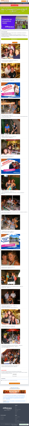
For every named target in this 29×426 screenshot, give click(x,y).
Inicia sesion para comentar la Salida (14, 383)
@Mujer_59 (15, 60)
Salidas (4, 7)
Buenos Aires (7, 7)
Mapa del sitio (16, 410)
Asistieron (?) (14, 39)
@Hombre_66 (8, 117)
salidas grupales (14, 387)
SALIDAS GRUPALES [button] (19, 3)
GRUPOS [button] (13, 3)
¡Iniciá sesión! (15, 374)
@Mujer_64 (10, 61)
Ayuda (15, 408)
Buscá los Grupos (17, 420)
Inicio (1, 7)
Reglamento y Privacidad (18, 409)
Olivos (11, 7)
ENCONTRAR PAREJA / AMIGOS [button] (5, 3)
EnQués (16, 419)
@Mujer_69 (20, 345)
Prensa (16, 413)
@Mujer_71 (11, 115)
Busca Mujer (2, 419)
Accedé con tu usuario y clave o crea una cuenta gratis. (14, 5)
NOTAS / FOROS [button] (25, 3)
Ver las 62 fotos (15, 42)
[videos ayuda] (27, 1)
